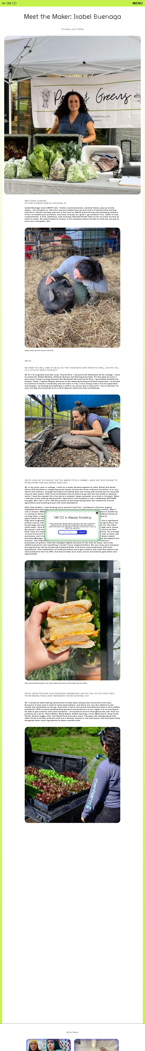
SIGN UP (82, 532)
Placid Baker (51, 714)
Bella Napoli (65, 714)
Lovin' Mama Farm (97, 714)
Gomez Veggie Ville (41, 716)
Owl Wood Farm (60, 716)
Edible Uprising (79, 714)
